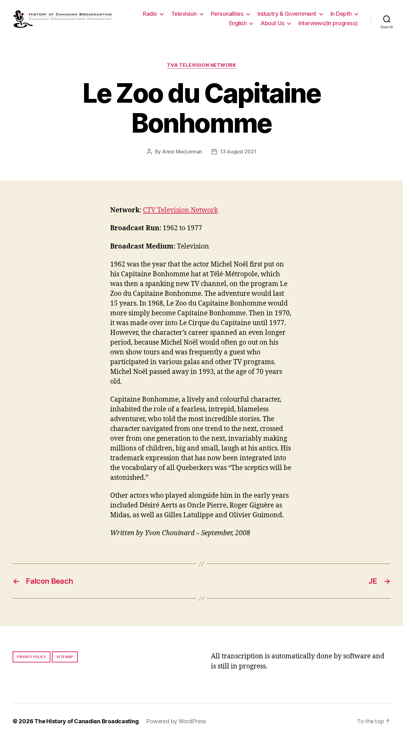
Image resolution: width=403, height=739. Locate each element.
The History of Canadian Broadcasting (86, 721)
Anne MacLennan (182, 151)
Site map (65, 657)
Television (184, 13)
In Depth (341, 13)
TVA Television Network (201, 65)
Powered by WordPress (176, 721)
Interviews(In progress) (328, 23)
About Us (272, 23)
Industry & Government (287, 13)
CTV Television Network (180, 210)
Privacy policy (31, 657)
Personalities (227, 13)
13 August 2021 (238, 151)
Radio (150, 13)
